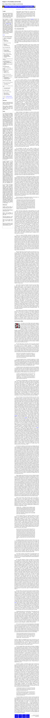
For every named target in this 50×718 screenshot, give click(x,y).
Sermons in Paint (6, 40)
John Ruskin (26, 9)
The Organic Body (6, 71)
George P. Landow (8, 23)
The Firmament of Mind (7, 88)
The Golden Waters (6, 50)
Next (35, 9)
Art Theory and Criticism (31, 9)
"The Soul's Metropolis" (7, 45)
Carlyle (37, 427)
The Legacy (5, 57)
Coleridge (16, 415)
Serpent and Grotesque (7, 94)
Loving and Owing (6, 77)
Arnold (16, 602)
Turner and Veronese (6, 72)
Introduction (5, 44)
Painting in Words (6, 41)
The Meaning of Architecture (7, 51)
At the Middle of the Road (7, 83)
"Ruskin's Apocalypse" (9, 96)
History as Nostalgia (6, 55)
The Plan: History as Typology (8, 54)
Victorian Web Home (18, 9)
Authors (23, 9)
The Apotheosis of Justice (7, 78)
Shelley (26, 417)
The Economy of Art (6, 70)
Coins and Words (6, 84)
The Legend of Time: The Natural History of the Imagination (7, 61)
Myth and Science (6, 93)
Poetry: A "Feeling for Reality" (7, 62)
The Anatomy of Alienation (7, 56)
